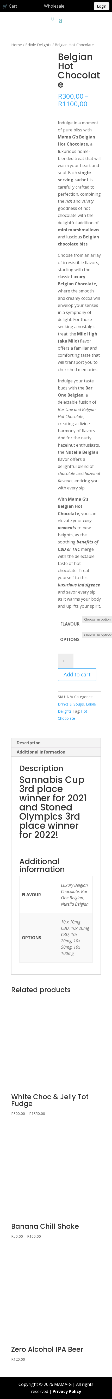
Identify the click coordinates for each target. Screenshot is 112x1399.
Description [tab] (29, 743)
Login (101, 6)
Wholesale (54, 6)
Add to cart (77, 674)
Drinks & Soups (71, 704)
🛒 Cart (10, 6)
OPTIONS (69, 639)
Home (16, 44)
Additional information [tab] (41, 752)
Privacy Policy (67, 1391)
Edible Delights (38, 44)
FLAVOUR (69, 624)
